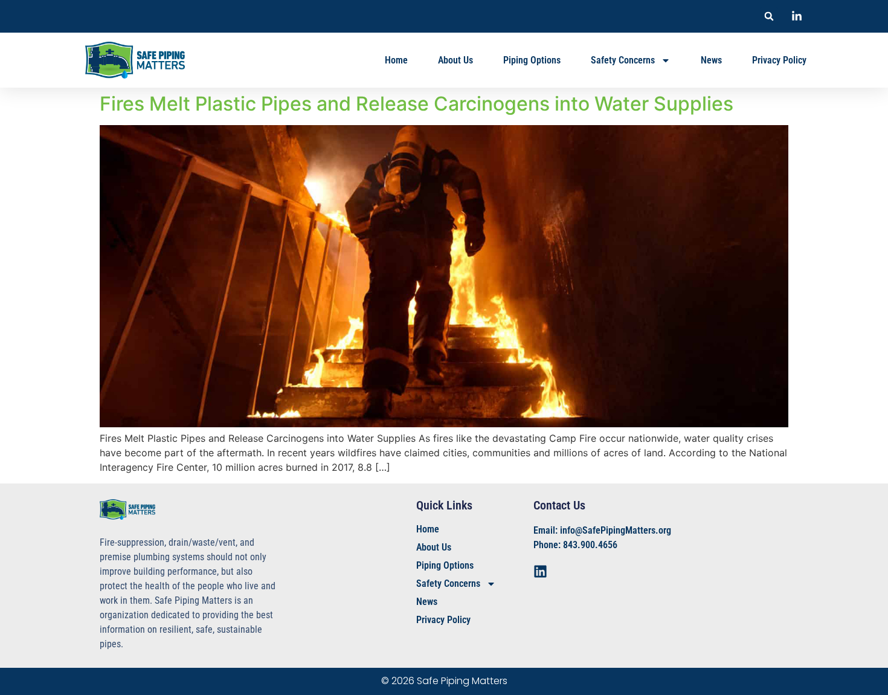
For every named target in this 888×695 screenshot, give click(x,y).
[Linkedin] (540, 571)
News (711, 60)
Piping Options (532, 60)
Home (396, 60)
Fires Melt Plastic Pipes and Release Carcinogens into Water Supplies (416, 103)
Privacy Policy (779, 60)
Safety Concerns (623, 60)
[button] (769, 16)
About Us (455, 60)
